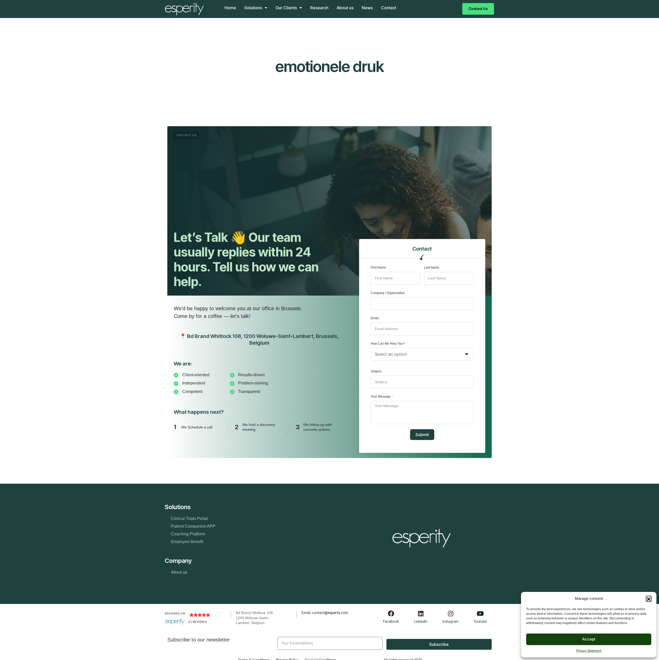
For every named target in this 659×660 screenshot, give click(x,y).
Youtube (480, 621)
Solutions (253, 7)
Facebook (391, 621)
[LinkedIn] (421, 613)
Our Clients (286, 7)
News (367, 7)
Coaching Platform (188, 534)
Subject (376, 371)
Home (230, 7)
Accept (588, 639)
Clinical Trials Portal (189, 518)
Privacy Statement (588, 651)
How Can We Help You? (388, 343)
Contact (388, 7)
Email (375, 318)
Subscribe (439, 644)
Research (319, 7)
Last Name (431, 267)
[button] (648, 598)
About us (345, 7)
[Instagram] (450, 613)
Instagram (450, 621)
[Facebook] (391, 613)
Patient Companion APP (193, 526)
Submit (422, 434)
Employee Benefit (187, 541)
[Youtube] (480, 613)
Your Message (381, 396)
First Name (378, 267)
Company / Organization (388, 293)
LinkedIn (421, 621)
